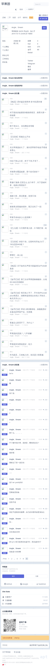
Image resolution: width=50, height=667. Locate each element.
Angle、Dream (15, 370)
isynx (13, 542)
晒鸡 (11, 352)
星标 (44, 28)
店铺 (4, 17)
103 (45, 225)
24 (45, 239)
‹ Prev (4, 559)
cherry (16, 638)
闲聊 (11, 99)
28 (45, 99)
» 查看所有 (44, 78)
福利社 (25, 17)
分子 (19, 17)
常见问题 (17, 652)
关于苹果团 (6, 652)
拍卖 (14, 17)
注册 (36, 576)
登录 (21, 9)
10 (45, 290)
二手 (9, 17)
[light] (16, 9)
